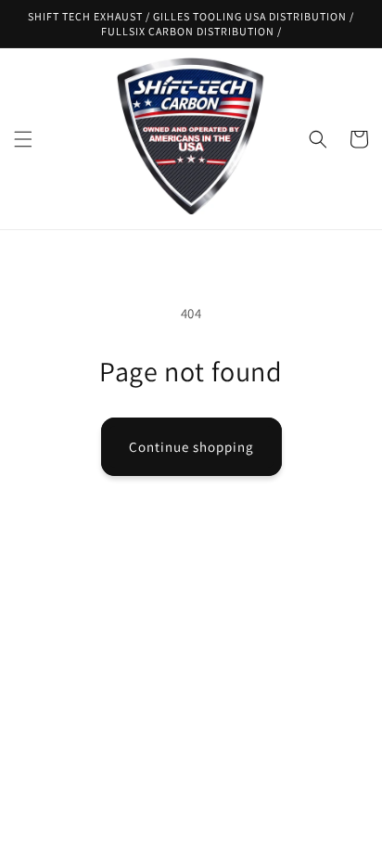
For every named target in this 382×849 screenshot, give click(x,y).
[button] (23, 139)
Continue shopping (191, 447)
